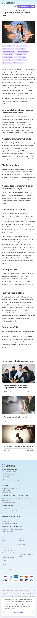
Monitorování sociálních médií (12, 526)
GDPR (20, 556)
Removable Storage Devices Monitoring (12, 510)
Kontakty (4, 560)
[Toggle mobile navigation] (33, 2)
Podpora (21, 550)
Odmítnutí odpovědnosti (8, 552)
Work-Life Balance (7, 57)
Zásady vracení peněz (24, 546)
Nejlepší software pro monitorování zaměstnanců (26, 553)
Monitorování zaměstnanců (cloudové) (11, 488)
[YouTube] (10, 480)
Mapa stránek (5, 566)
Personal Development (8, 51)
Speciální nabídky (6, 569)
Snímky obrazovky (6, 508)
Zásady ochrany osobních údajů (10, 545)
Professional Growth (8, 46)
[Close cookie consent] (33, 599)
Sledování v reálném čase (8, 502)
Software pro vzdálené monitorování (15, 495)
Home (3, 10)
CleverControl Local (7, 492)
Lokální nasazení (6, 490)
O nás (3, 540)
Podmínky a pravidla (7, 555)
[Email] (18, 480)
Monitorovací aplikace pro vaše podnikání (12, 529)
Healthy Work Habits (8, 60)
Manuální (21, 540)
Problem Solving (7, 62)
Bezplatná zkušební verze (26, 6)
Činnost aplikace (6, 521)
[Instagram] (3, 480)
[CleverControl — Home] (16, 2)
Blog (7, 10)
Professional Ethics (8, 54)
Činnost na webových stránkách (10, 519)
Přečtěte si (29, 391)
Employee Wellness (8, 48)
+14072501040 (5, 476)
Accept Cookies (18, 612)
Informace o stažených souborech (25, 543)
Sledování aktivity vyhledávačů (9, 523)
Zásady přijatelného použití (8, 557)
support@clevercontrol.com (8, 474)
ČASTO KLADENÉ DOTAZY (8, 550)
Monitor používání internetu (12, 516)
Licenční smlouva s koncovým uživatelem (9, 563)
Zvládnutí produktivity (7, 531)
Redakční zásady (6, 547)
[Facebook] (7, 480)
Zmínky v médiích (23, 538)
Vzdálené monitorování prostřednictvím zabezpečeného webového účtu (16, 499)
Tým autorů (5, 542)
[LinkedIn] (14, 480)
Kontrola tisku (5, 513)
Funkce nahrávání (8, 505)
